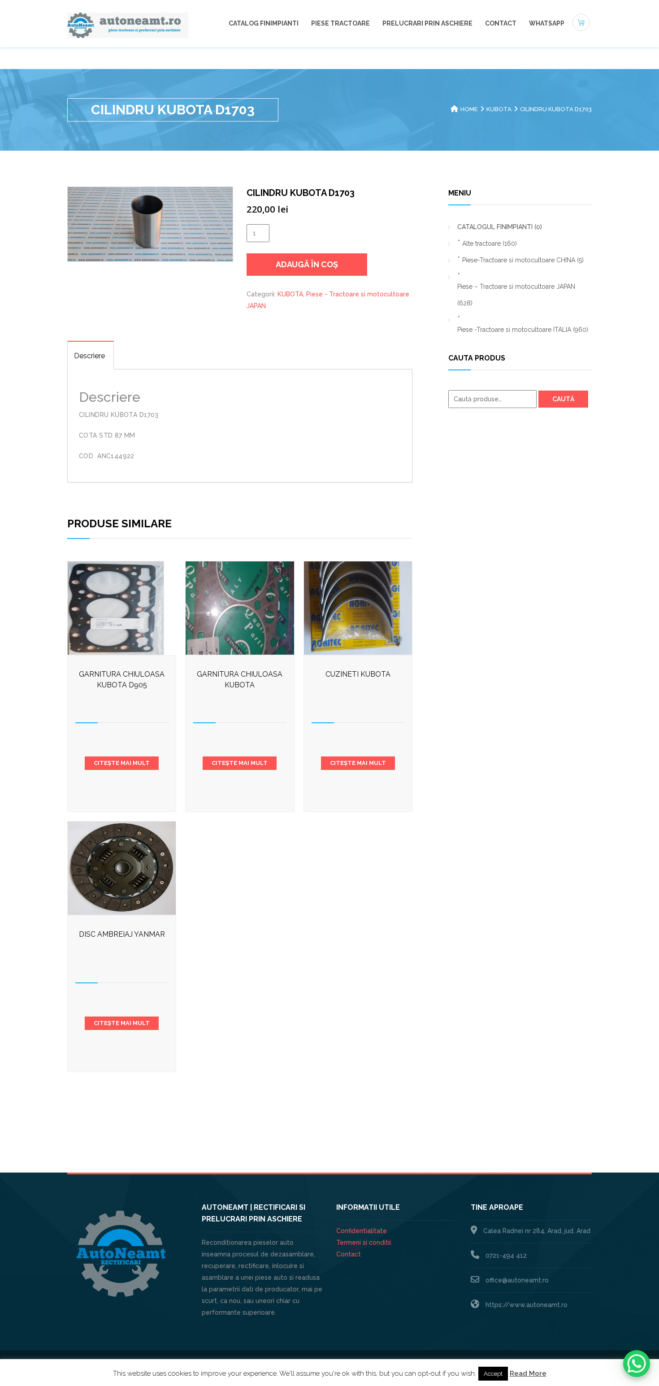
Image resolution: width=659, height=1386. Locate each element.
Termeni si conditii (363, 1242)
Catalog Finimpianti (264, 23)
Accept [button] (493, 1373)
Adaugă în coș (307, 264)
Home (469, 109)
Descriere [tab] (89, 356)
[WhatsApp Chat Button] (636, 1363)
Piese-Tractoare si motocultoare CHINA (523, 260)
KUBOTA (499, 109)
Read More (528, 1373)
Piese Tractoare (340, 23)
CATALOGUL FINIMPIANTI (499, 226)
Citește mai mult (122, 763)
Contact (500, 23)
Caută (563, 399)
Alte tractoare (489, 243)
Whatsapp (546, 23)
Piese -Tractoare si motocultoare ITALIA (522, 329)
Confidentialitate (361, 1230)
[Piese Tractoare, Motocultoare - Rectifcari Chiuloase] (127, 24)
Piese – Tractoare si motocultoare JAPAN (516, 295)
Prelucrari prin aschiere (427, 23)
